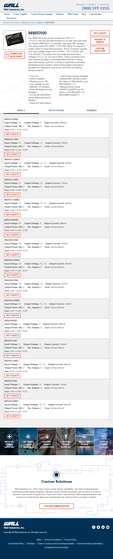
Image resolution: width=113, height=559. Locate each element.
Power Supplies (20, 14)
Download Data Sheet (16, 55)
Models (21, 110)
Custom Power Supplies (42, 14)
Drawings (92, 110)
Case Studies (95, 14)
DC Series (15, 22)
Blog (84, 14)
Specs (56, 110)
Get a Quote (100, 33)
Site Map (31, 543)
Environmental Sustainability (89, 543)
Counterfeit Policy (16, 543)
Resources (11, 18)
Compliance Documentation (56, 547)
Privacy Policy (70, 540)
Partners (60, 14)
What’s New (73, 14)
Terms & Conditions (52, 540)
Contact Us (104, 4)
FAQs (39, 540)
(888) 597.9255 (95, 8)
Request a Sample (100, 40)
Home (7, 14)
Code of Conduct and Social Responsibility (56, 543)
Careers (92, 4)
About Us (80, 4)
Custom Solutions (99, 49)
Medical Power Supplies (32, 22)
